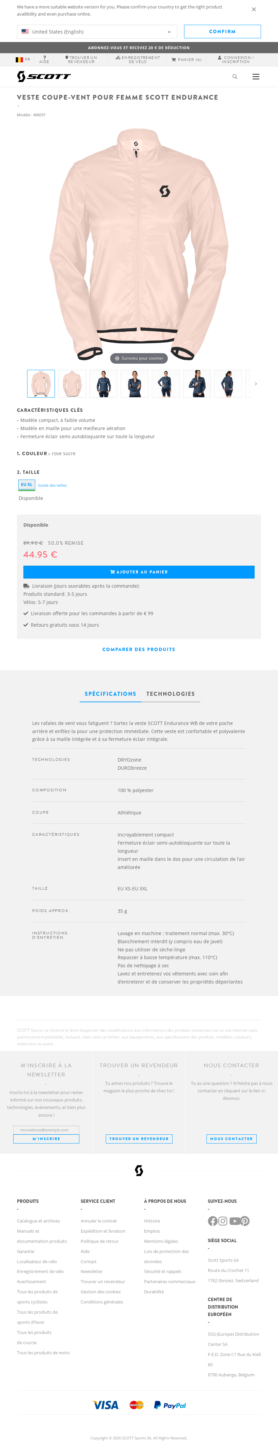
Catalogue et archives (38, 1221)
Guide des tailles (52, 485)
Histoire (152, 1221)
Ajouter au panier (142, 572)
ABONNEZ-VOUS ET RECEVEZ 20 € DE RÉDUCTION (139, 47)
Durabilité (154, 1292)
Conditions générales (102, 1302)
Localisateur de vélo (37, 1261)
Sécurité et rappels (162, 1271)
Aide (85, 1251)
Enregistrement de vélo (40, 1271)
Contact (89, 1261)
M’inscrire (46, 1138)
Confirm (222, 31)
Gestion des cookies (101, 1292)
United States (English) (57, 31)
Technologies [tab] (170, 694)
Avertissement (31, 1281)
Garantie (25, 1251)
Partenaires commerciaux (170, 1281)
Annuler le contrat (99, 1221)
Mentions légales (161, 1241)
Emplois (152, 1231)
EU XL (27, 484)
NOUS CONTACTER (231, 1138)
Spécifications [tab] (111, 694)
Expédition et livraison (103, 1231)
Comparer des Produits (139, 649)
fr (27, 59)
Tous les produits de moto (43, 1353)
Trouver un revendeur (139, 1138)
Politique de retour (100, 1241)
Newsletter (92, 1271)
